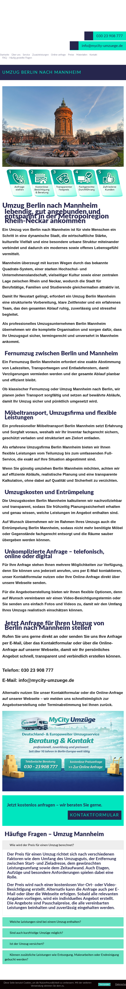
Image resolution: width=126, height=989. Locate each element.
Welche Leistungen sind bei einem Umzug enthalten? (45, 921)
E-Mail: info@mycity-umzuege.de (38, 680)
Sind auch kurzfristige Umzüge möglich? (36, 932)
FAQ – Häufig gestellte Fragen (17, 58)
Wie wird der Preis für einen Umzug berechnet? (42, 845)
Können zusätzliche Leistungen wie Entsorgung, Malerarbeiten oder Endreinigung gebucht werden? (62, 957)
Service (26, 55)
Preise (71, 55)
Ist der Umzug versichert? (27, 943)
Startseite (4, 55)
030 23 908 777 (109, 36)
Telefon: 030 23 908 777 (27, 670)
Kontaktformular (94, 815)
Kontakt (93, 55)
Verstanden (104, 984)
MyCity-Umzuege (63, 11)
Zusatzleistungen (40, 55)
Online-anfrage (58, 55)
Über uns (16, 55)
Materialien (81, 55)
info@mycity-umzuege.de (102, 46)
